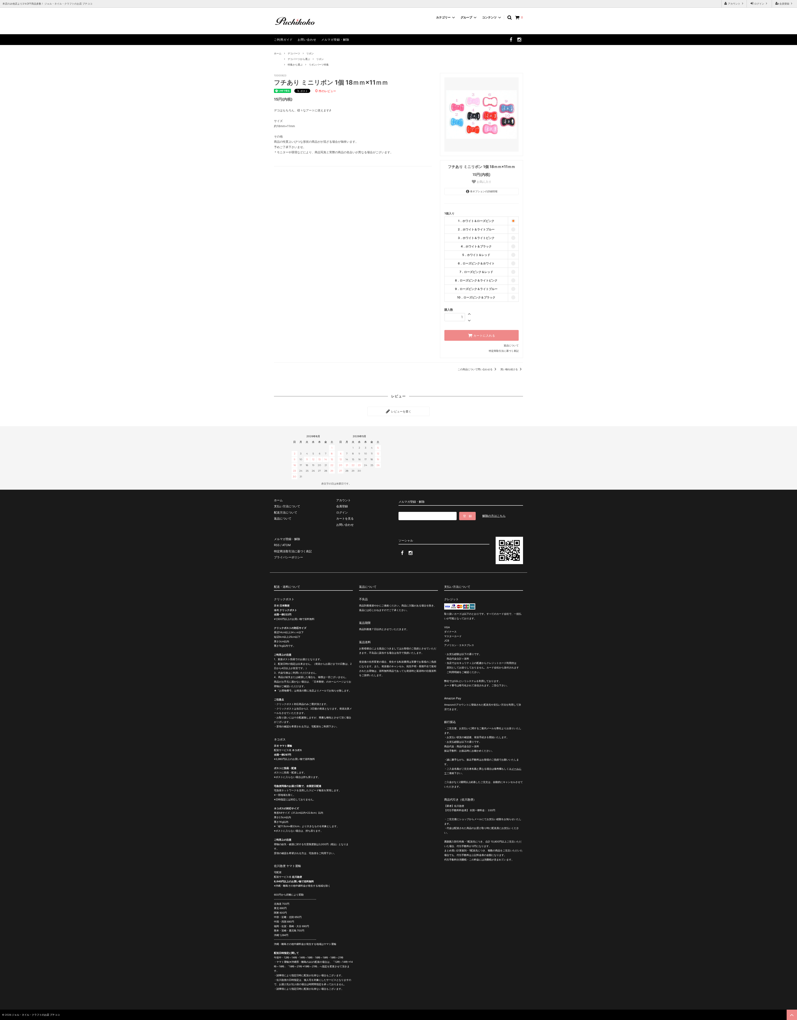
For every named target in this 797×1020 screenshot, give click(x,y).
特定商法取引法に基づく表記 (293, 551)
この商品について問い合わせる (475, 369)
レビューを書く (400, 411)
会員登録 (784, 3)
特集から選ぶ (295, 64)
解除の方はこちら (494, 515)
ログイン (759, 3)
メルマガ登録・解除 (335, 39)
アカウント (734, 3)
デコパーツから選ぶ (299, 59)
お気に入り (483, 181)
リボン (310, 53)
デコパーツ (294, 53)
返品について (511, 345)
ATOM (286, 545)
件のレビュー (325, 91)
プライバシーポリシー (288, 557)
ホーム (277, 53)
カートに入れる (483, 335)
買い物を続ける (509, 369)
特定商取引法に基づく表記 (504, 350)
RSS (277, 545)
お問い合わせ (307, 39)
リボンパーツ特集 (319, 64)
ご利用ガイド (283, 39)
